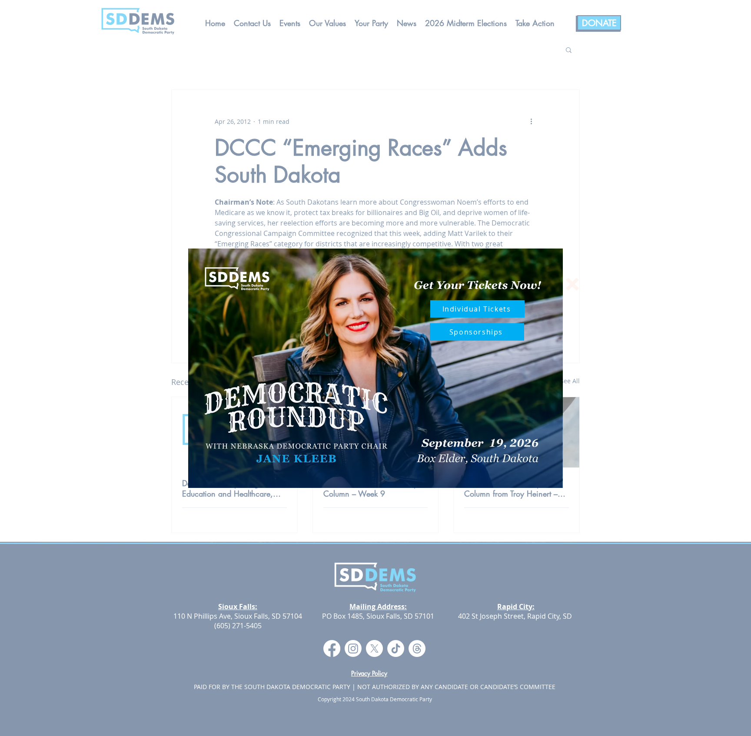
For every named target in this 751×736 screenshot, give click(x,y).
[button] (572, 284)
